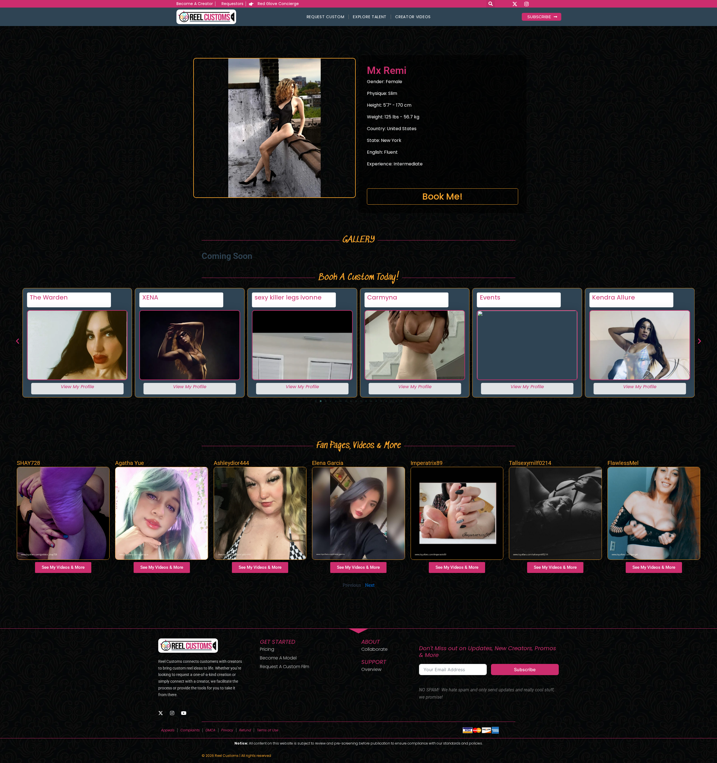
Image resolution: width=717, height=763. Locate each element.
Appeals (167, 730)
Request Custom (325, 17)
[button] (17, 340)
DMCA (210, 730)
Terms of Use (267, 730)
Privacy (227, 730)
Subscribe (525, 669)
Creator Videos (413, 17)
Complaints (190, 730)
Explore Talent (370, 17)
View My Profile (77, 386)
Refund (245, 730)
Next (370, 585)
